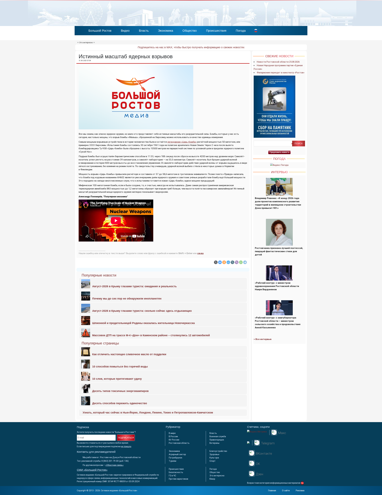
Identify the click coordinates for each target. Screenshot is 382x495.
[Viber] (236, 262)
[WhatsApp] (241, 262)
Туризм (172, 461)
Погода (241, 30)
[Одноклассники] (224, 262)
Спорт (212, 461)
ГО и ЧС (172, 475)
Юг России (174, 440)
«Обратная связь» (114, 465)
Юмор (212, 479)
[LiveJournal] (232, 262)
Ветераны (214, 443)
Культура (214, 457)
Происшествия (216, 30)
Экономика (165, 30)
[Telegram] (245, 262)
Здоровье (214, 454)
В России (173, 436)
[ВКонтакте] (220, 262)
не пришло (126, 446)
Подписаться (126, 437)
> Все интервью (263, 339)
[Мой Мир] (228, 262)
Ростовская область (179, 443)
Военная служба (218, 436)
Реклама (300, 490)
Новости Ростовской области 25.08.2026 (278, 61)
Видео (125, 30)
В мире (172, 433)
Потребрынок (175, 457)
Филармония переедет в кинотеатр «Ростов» (280, 72)
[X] (216, 262)
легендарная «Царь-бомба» (181, 142)
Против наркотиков (178, 479)
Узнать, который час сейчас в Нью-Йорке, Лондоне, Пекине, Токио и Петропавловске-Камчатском (148, 412)
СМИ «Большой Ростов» (92, 469)
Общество (189, 30)
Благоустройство (218, 451)
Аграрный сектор (177, 454)
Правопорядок (217, 440)
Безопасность (176, 472)
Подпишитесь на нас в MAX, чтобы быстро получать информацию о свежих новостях (191, 47)
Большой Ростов (99, 30)
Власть (144, 30)
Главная (272, 490)
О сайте (286, 490)
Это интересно (86, 42)
